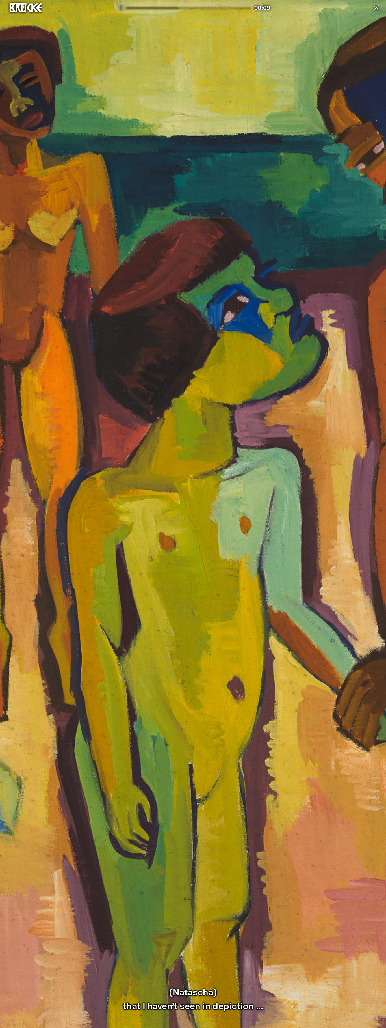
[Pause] (121, 8)
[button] (376, 7)
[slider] (188, 8)
